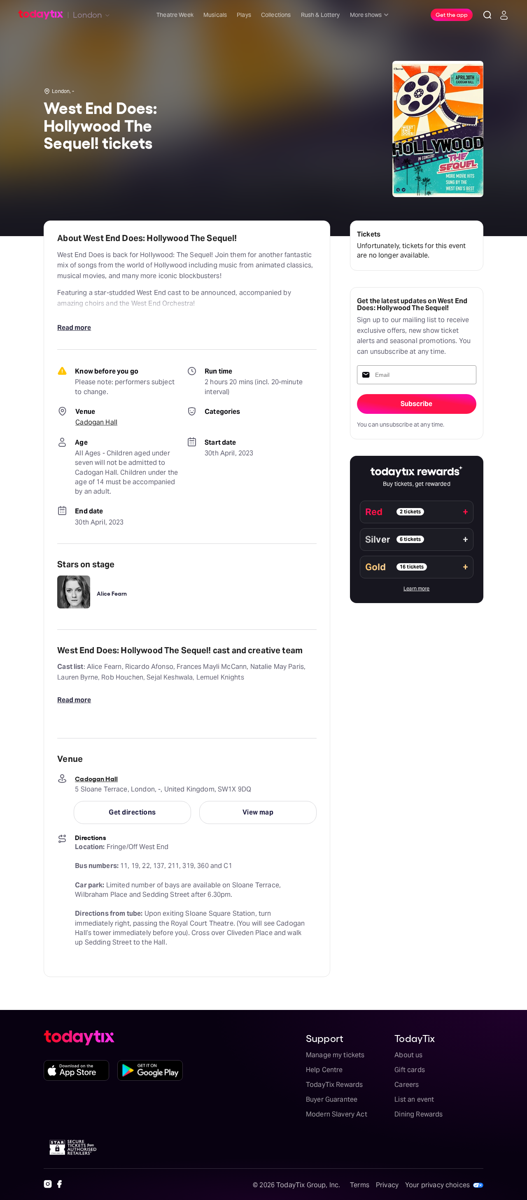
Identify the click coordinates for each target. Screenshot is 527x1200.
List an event (414, 1099)
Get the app (452, 14)
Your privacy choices (437, 1185)
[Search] (487, 15)
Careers (406, 1084)
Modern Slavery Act (336, 1114)
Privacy (387, 1185)
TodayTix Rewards (334, 1084)
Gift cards (409, 1069)
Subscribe (416, 403)
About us (408, 1055)
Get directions (132, 812)
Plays (244, 15)
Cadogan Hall (96, 422)
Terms (359, 1185)
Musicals (215, 15)
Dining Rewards (418, 1114)
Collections (276, 15)
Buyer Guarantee (331, 1099)
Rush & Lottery (320, 15)
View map (258, 812)
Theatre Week (175, 15)
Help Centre (324, 1069)
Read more (74, 327)
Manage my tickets (335, 1055)
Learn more (416, 588)
